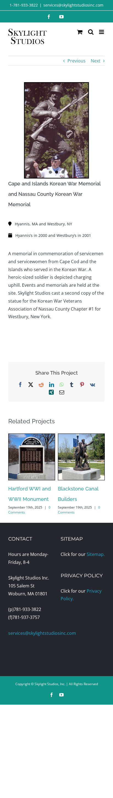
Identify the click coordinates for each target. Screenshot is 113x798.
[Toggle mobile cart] (80, 32)
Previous (76, 61)
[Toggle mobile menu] (102, 32)
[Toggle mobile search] (91, 32)
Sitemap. (96, 554)
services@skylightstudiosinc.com (73, 5)
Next (95, 61)
